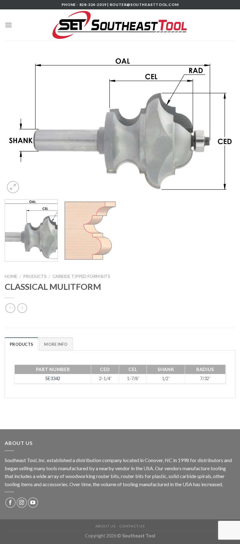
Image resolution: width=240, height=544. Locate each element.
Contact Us (132, 526)
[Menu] (8, 25)
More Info (56, 344)
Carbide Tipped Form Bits (81, 276)
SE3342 (52, 378)
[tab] (21, 343)
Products (35, 276)
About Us (105, 526)
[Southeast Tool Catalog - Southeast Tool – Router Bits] (120, 25)
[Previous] (17, 124)
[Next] (222, 124)
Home (11, 276)
